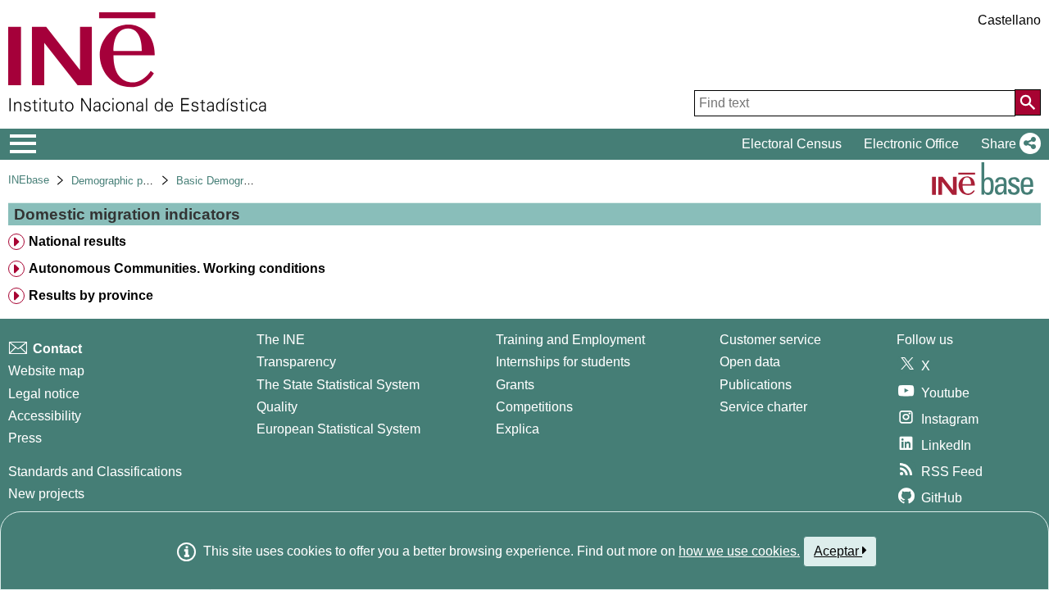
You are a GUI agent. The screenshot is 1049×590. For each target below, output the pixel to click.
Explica (517, 429)
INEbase (28, 180)
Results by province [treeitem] (91, 295)
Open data (750, 362)
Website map (46, 371)
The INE (281, 340)
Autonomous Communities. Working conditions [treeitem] (177, 268)
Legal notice (43, 394)
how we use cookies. (739, 551)
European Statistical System (338, 429)
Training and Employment (570, 340)
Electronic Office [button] (911, 144)
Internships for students (563, 362)
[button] (1007, 144)
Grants (515, 385)
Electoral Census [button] (792, 144)
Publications (756, 385)
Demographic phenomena (131, 181)
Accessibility (44, 416)
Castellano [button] (1009, 20)
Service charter (763, 407)
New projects (46, 494)
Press (25, 438)
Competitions (534, 407)
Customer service (770, 340)
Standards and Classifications (95, 472)
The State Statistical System (338, 385)
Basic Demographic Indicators (247, 181)
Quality (277, 407)
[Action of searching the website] (1028, 102)
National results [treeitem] (77, 241)
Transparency (296, 362)
